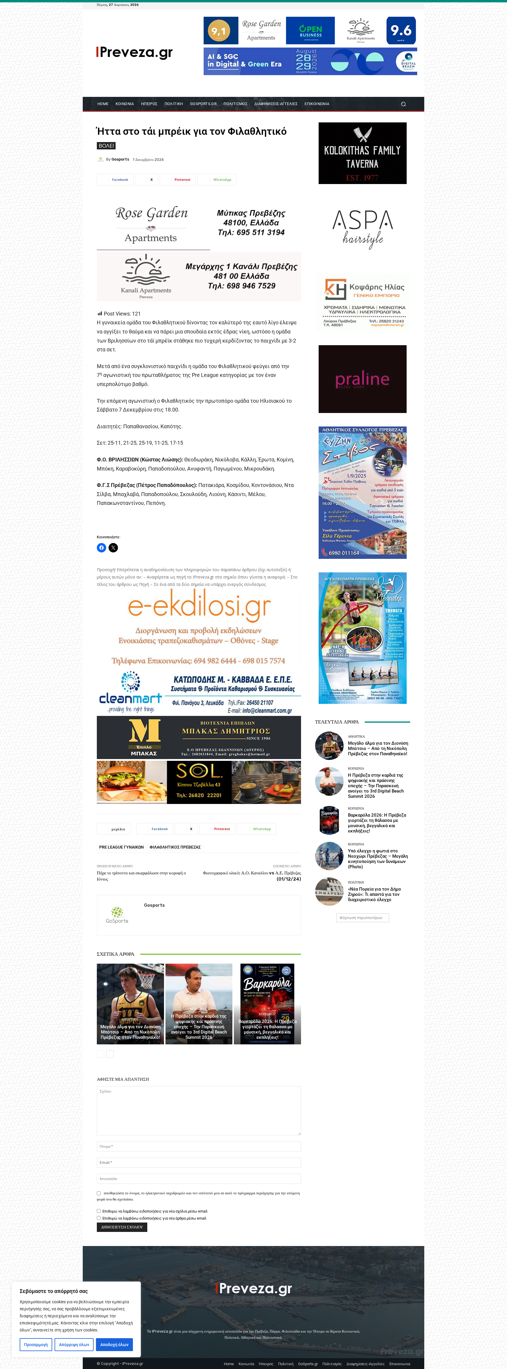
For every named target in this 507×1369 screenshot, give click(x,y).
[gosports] (101, 159)
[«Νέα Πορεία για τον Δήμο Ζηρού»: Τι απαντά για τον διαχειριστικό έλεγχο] (329, 891)
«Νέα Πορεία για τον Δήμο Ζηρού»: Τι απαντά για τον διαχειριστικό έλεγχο (374, 894)
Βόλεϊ (106, 145)
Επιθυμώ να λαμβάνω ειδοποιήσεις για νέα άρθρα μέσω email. (154, 1218)
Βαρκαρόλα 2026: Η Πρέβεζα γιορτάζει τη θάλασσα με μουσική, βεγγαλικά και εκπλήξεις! (268, 1029)
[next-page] (110, 1054)
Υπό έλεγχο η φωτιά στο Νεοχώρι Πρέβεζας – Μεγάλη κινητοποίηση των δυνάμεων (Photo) (378, 858)
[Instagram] (392, 4)
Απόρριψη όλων (74, 1344)
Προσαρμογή (36, 1344)
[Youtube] (406, 4)
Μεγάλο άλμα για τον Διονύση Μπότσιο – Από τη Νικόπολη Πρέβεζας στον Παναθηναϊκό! (130, 1032)
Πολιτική (356, 882)
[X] (399, 4)
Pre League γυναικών (121, 847)
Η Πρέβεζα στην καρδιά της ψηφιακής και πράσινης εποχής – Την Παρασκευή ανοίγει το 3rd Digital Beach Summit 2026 (199, 1027)
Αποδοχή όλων (114, 1344)
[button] (403, 104)
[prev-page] (100, 1054)
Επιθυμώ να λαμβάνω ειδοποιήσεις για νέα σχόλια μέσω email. (155, 1211)
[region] (76, 1319)
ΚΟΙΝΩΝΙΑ (198, 1009)
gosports (120, 159)
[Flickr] (385, 4)
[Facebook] (378, 4)
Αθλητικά (129, 1019)
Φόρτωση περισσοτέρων (360, 917)
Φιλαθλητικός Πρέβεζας (175, 847)
